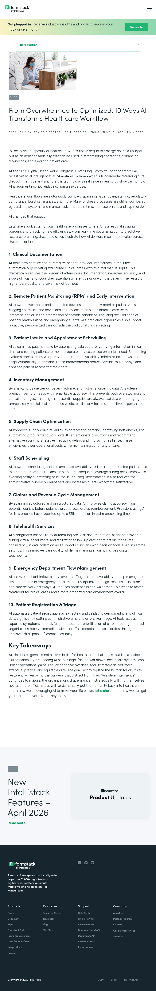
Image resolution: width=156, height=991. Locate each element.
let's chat (103, 691)
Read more (17, 823)
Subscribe (136, 27)
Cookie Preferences (124, 930)
